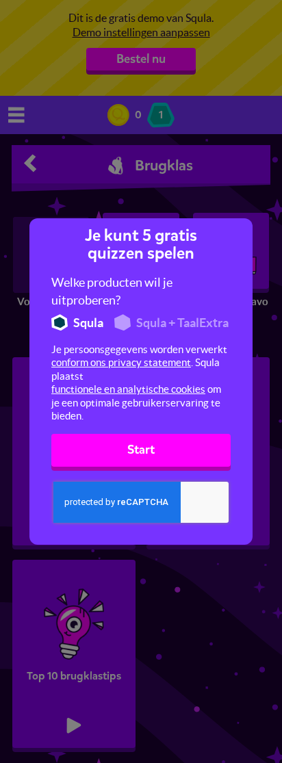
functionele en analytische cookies (128, 389)
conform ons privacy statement (121, 362)
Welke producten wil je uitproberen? (111, 291)
